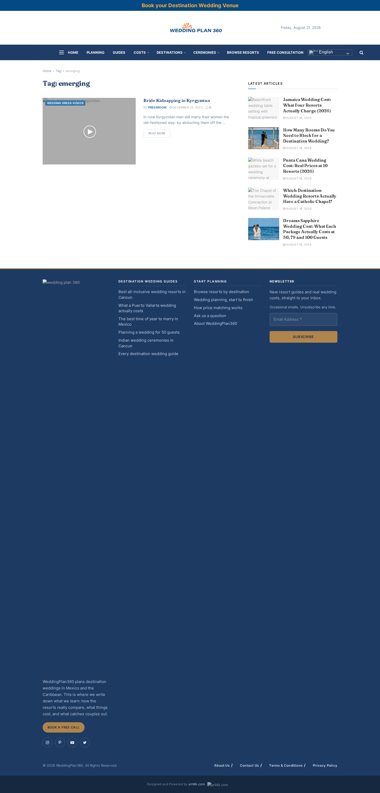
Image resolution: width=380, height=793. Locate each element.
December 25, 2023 (187, 107)
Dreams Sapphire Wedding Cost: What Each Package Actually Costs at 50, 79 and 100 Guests (309, 229)
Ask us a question (210, 315)
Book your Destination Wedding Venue (190, 5)
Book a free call (64, 727)
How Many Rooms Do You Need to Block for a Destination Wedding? (309, 135)
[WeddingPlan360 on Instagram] (47, 742)
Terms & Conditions (285, 765)
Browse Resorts (243, 52)
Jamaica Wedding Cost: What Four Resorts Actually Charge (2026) (307, 105)
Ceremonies (204, 52)
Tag (59, 71)
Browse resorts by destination (221, 291)
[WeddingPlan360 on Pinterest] (60, 742)
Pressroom (157, 107)
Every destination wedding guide (148, 353)
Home (73, 52)
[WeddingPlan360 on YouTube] (72, 742)
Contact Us (249, 765)
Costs (140, 52)
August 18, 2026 (298, 118)
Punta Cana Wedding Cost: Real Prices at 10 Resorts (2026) (305, 166)
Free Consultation (285, 52)
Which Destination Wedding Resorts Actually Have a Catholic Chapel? (309, 196)
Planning (95, 52)
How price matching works (218, 307)
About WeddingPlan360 (215, 323)
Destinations (170, 52)
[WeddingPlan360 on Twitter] (85, 742)
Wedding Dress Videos (65, 103)
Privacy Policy (325, 765)
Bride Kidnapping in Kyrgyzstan (176, 100)
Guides (119, 52)
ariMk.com (196, 784)
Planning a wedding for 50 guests (149, 332)
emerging (73, 71)
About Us (222, 765)
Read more (156, 133)
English (325, 52)
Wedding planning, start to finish (223, 299)
